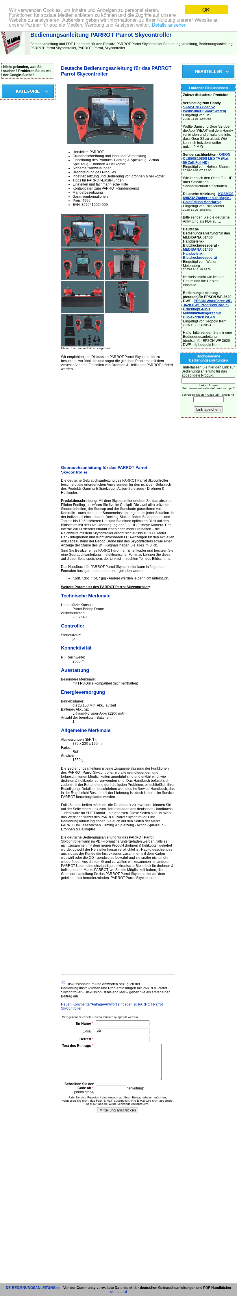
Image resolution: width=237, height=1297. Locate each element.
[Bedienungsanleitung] (12, 54)
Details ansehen (169, 24)
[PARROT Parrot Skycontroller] (82, 245)
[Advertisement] (118, 415)
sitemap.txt (118, 1292)
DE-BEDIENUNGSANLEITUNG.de (33, 1288)
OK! (206, 9)
